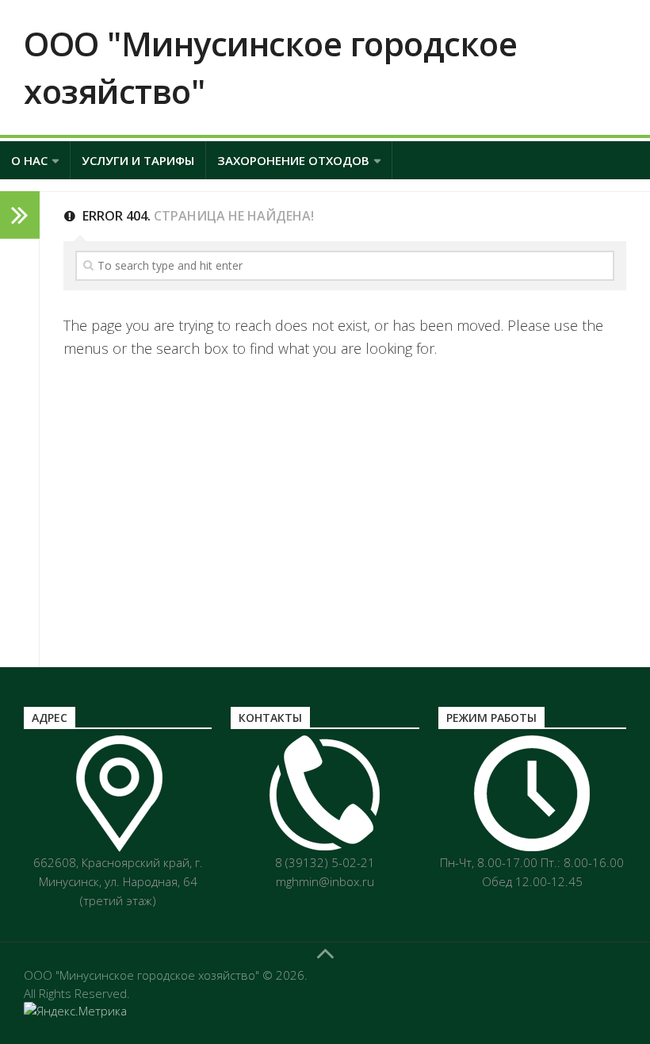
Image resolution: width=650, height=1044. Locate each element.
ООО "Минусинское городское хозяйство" (270, 67)
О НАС (29, 160)
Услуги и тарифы (138, 160)
